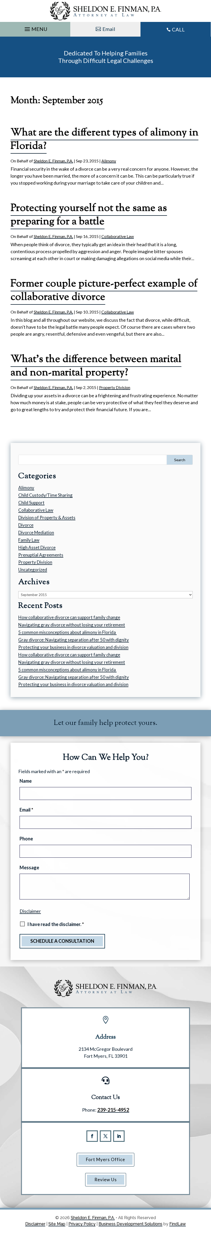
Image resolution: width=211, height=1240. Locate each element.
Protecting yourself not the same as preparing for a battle (89, 215)
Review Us (105, 1179)
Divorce (25, 525)
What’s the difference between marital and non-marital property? (96, 366)
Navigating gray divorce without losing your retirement (71, 624)
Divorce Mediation (36, 532)
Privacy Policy (81, 1223)
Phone (26, 838)
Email (108, 29)
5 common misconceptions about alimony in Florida (67, 632)
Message (29, 867)
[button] (35, 28)
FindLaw (177, 1223)
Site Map (56, 1223)
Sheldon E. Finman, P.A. (53, 160)
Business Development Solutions (130, 1223)
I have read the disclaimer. (55, 924)
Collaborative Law (117, 236)
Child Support (31, 502)
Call (178, 29)
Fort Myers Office (105, 1159)
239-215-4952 (113, 1110)
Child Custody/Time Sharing (45, 495)
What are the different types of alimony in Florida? (104, 140)
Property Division (114, 387)
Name (26, 781)
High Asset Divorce (37, 547)
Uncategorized (32, 569)
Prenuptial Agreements (40, 555)
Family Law (28, 540)
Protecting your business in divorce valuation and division (73, 647)
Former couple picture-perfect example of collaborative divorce (104, 291)
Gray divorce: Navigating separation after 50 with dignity (73, 639)
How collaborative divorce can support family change (69, 617)
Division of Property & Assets (46, 517)
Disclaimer (30, 911)
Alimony (108, 160)
